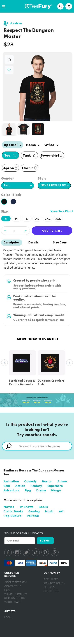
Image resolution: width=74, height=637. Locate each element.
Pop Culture (12, 516)
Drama (41, 490)
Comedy (30, 481)
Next (68, 363)
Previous (3, 363)
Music (49, 511)
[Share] (9, 63)
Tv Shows (26, 507)
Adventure (11, 490)
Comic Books (13, 511)
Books (43, 507)
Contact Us (12, 586)
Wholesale (12, 602)
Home (31, 144)
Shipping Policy (15, 594)
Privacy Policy (54, 583)
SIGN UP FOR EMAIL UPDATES (23, 533)
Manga (56, 490)
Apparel (11, 144)
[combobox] (37, 446)
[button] (9, 69)
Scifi (7, 486)
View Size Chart (61, 211)
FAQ (7, 590)
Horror (47, 481)
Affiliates (50, 579)
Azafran (16, 23)
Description (12, 242)
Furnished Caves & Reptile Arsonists (22, 382)
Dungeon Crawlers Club (51, 382)
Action (20, 486)
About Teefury (15, 582)
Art (61, 511)
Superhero (55, 486)
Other (49, 144)
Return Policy (15, 598)
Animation (11, 481)
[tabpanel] (38, 86)
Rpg (28, 490)
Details (33, 242)
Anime (62, 481)
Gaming (34, 511)
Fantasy (36, 486)
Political (33, 516)
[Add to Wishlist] (9, 70)
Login (8, 617)
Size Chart (60, 242)
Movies (9, 507)
